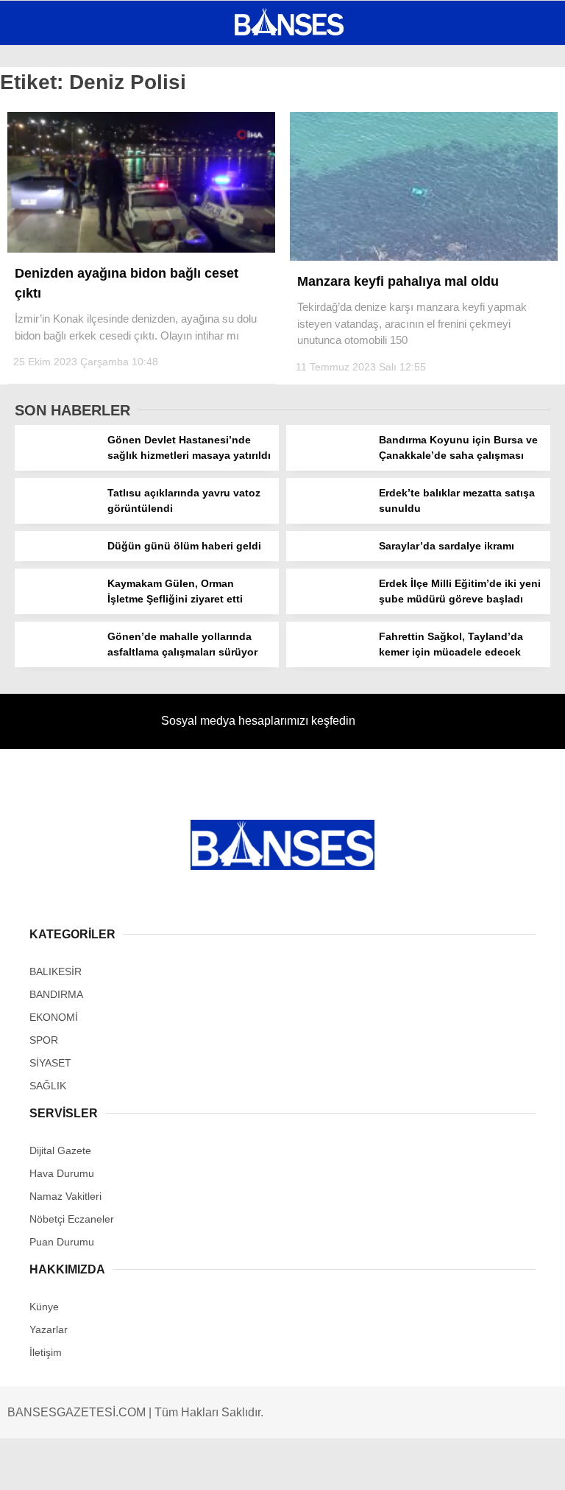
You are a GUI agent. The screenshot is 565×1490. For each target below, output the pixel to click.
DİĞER (37, 300)
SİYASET (42, 180)
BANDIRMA (47, 151)
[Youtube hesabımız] (360, 1466)
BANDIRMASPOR (61, 211)
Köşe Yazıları (59, 270)
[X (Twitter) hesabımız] (181, 1466)
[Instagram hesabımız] (270, 1466)
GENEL (38, 121)
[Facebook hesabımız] (91, 1466)
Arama (414, 71)
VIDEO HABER (55, 240)
